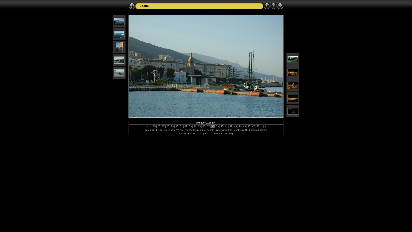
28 (168, 126)
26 (159, 126)
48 (258, 126)
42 (231, 126)
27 (163, 126)
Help (231, 133)
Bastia (144, 6)
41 (226, 126)
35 (199, 126)
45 (244, 126)
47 (253, 126)
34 (195, 126)
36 (204, 126)
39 (217, 126)
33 (190, 126)
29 (172, 126)
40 (222, 126)
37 (208, 126)
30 (177, 126)
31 (181, 126)
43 (235, 126)
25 (154, 126)
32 (186, 126)
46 (249, 126)
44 (240, 126)
